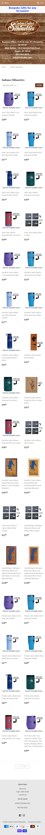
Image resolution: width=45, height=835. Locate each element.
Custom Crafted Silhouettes (17, 822)
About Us (22, 789)
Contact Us (23, 795)
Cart (41, 3)
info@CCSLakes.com (22, 57)
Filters (39, 85)
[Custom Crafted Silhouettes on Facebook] (20, 816)
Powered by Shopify (34, 822)
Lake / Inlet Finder (22, 792)
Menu (7, 3)
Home (4, 67)
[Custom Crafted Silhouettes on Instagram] (24, 816)
